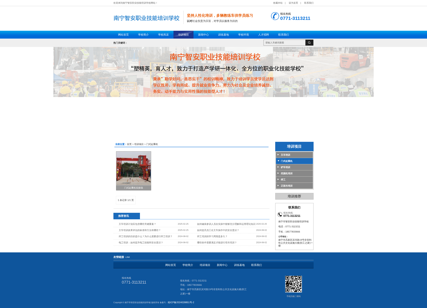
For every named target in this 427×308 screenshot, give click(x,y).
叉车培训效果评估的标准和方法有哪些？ (140, 230)
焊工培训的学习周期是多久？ (212, 236)
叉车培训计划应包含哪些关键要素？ (137, 224)
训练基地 (239, 265)
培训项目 (139, 144)
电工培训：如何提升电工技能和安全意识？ (141, 242)
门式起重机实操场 (133, 187)
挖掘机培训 (287, 173)
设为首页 (293, 3)
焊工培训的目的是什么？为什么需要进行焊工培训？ (145, 236)
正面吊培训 (287, 185)
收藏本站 (278, 3)
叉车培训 (285, 154)
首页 (129, 144)
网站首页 (170, 265)
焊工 (283, 179)
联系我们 (309, 3)
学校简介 (187, 265)
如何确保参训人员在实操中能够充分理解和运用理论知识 (226, 224)
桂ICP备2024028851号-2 (181, 302)
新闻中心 (222, 265)
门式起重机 (152, 144)
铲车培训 (285, 167)
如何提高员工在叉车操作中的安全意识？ (218, 230)
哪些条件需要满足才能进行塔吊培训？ (217, 242)
